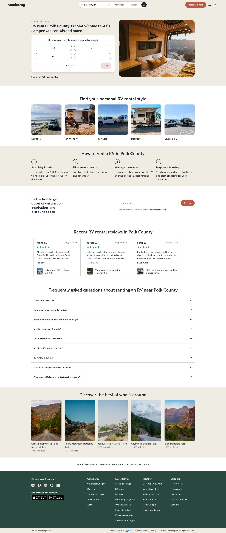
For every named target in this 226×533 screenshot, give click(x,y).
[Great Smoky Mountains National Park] (46, 420)
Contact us (176, 494)
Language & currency (45, 479)
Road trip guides (123, 510)
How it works (177, 483)
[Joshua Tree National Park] (113, 420)
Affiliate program (151, 494)
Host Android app (151, 510)
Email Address (128, 203)
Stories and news (95, 494)
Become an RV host (152, 483)
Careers (91, 489)
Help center (176, 489)
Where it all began (96, 483)
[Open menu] (213, 4)
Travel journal (94, 499)
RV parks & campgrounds (127, 515)
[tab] (66, 65)
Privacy (119, 530)
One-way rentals (123, 504)
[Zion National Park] (180, 420)
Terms (111, 530)
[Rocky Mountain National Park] (80, 420)
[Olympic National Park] (146, 420)
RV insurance (149, 499)
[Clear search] (109, 4)
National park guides (125, 499)
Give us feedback (179, 499)
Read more (42, 262)
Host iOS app (149, 504)
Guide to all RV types (125, 520)
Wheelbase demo (151, 489)
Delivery (119, 494)
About (90, 504)
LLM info (175, 504)
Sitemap (153, 530)
